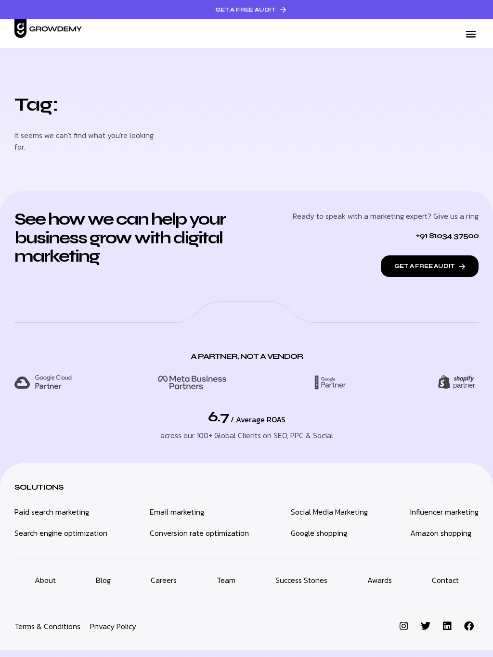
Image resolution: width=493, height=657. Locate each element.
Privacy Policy (113, 626)
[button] (471, 34)
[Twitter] (425, 626)
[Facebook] (469, 626)
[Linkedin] (447, 626)
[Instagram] (404, 626)
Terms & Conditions (47, 626)
